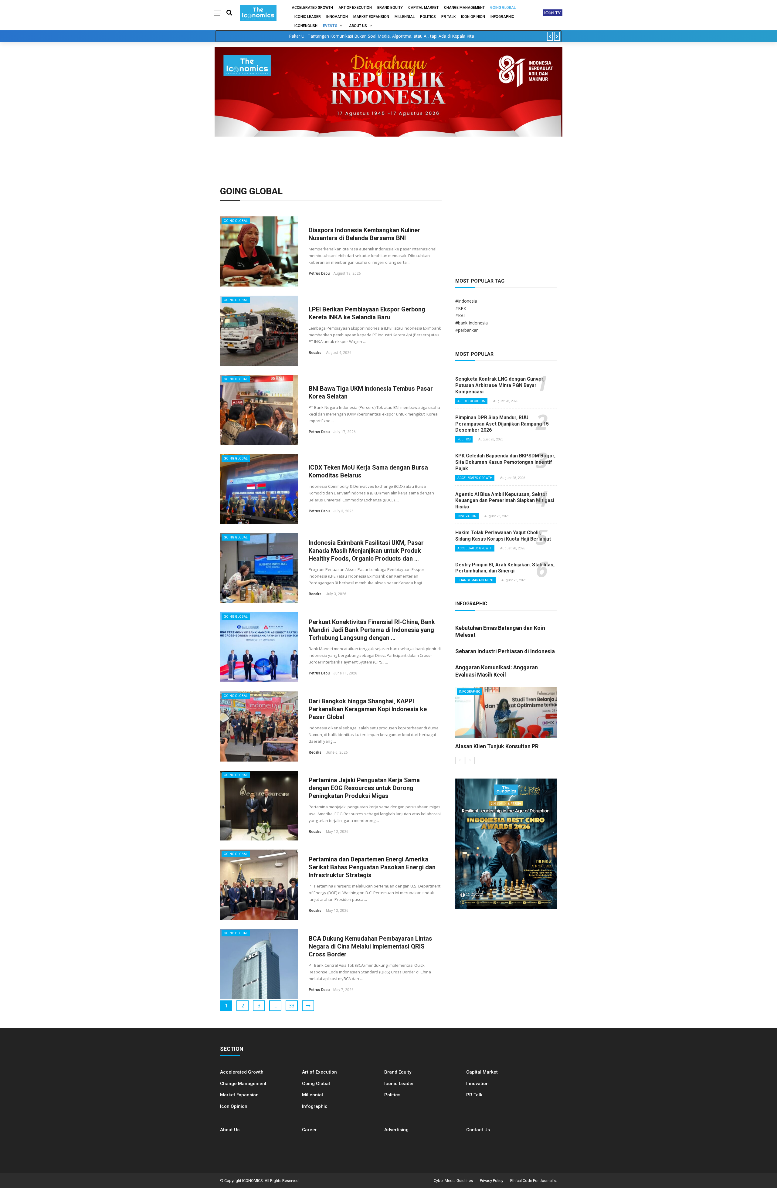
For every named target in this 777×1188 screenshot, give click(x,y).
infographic (502, 17)
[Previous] (459, 760)
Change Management (464, 7)
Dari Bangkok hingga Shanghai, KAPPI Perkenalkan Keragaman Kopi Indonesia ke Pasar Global (368, 709)
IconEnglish (305, 26)
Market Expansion (371, 17)
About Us (358, 26)
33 (291, 1005)
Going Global (503, 7)
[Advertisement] (506, 222)
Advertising (396, 1129)
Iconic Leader (307, 17)
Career (309, 1129)
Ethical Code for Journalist (533, 1180)
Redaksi (315, 353)
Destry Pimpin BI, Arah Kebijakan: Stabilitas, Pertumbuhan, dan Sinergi (505, 568)
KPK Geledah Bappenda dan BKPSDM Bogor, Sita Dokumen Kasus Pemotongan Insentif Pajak (505, 462)
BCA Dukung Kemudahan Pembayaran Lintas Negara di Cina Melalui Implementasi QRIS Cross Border (370, 946)
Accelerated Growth (312, 7)
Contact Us (478, 1129)
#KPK (460, 308)
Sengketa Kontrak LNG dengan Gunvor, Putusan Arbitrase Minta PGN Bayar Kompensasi (500, 385)
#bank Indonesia (471, 323)
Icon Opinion (473, 17)
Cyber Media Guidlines (453, 1180)
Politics (428, 17)
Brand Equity (390, 7)
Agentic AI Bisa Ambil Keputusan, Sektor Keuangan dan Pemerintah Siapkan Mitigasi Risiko (504, 500)
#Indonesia (466, 301)
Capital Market (423, 7)
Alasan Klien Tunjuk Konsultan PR (496, 746)
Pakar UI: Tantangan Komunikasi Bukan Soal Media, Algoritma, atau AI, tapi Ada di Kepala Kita (381, 36)
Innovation (337, 17)
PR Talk (448, 17)
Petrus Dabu (319, 273)
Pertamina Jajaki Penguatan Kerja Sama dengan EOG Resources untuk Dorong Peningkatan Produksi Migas (364, 787)
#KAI (460, 315)
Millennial (405, 17)
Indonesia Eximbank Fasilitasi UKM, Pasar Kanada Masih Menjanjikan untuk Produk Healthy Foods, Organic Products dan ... (366, 550)
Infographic (314, 1106)
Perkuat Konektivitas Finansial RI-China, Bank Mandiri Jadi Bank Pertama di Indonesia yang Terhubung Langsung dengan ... (372, 629)
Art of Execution (355, 7)
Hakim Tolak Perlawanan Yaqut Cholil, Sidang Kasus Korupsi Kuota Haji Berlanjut (503, 536)
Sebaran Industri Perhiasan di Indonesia (505, 651)
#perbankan (467, 330)
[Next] (470, 760)
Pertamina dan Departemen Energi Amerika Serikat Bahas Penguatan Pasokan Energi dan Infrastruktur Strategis (372, 867)
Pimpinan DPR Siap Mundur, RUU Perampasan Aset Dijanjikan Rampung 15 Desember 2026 (502, 424)
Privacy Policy (491, 1180)
